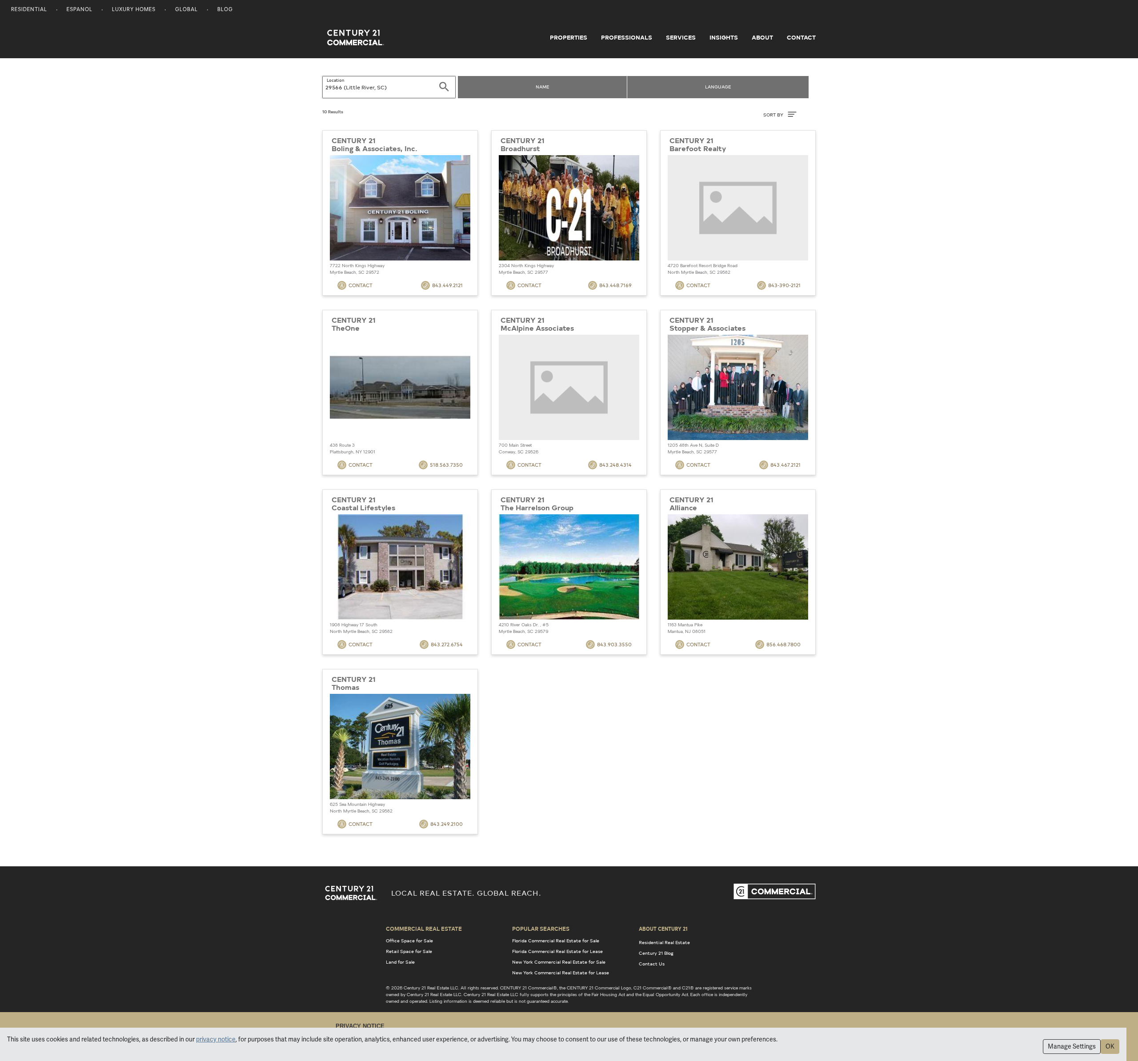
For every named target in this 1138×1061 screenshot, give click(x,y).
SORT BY (774, 115)
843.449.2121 (447, 285)
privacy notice (216, 1039)
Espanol (79, 10)
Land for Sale (400, 962)
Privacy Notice (360, 1026)
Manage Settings (1072, 1046)
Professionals (626, 37)
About (762, 37)
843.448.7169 (615, 285)
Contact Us (652, 964)
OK (1110, 1046)
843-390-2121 (784, 285)
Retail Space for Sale (409, 951)
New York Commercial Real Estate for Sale (558, 962)
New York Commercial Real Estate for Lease (560, 972)
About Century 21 (663, 928)
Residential (29, 10)
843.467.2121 (785, 464)
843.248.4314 (615, 464)
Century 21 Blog (656, 953)
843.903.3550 (614, 644)
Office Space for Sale (409, 940)
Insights (723, 37)
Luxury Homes (134, 10)
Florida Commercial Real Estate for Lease (557, 951)
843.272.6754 (447, 644)
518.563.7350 (446, 464)
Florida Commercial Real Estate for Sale (555, 940)
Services (681, 37)
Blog (225, 10)
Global (186, 10)
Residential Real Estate (664, 942)
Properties (568, 37)
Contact (801, 37)
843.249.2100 (446, 824)
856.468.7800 (783, 644)
